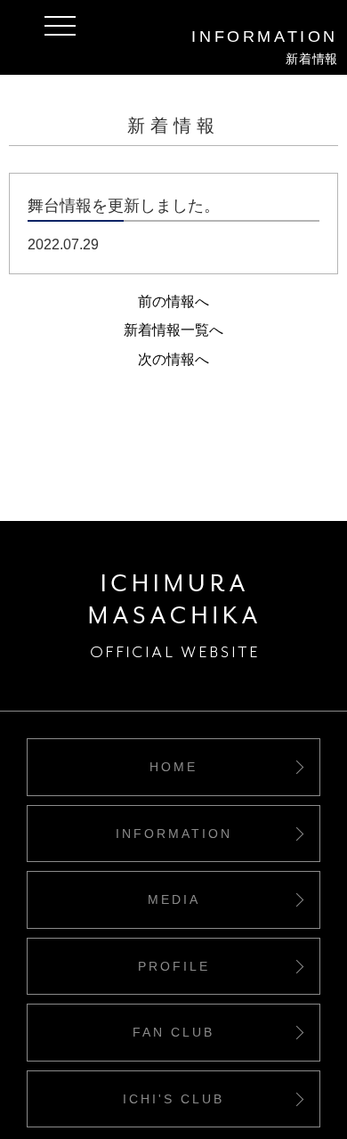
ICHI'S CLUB (173, 1099)
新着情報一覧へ (173, 330)
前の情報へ (173, 301)
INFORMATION (174, 833)
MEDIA (174, 899)
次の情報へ (173, 359)
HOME (173, 767)
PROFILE (174, 966)
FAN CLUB (173, 1032)
